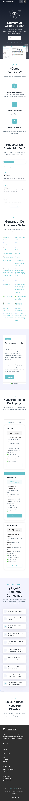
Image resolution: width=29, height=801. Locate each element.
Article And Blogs (18, 162)
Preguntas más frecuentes (9, 769)
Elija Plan (14, 465)
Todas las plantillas (8, 162)
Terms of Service (7, 776)
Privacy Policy (6, 774)
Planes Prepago (20, 418)
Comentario (5, 759)
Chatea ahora (10, 377)
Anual (19, 422)
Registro (5, 749)
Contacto (5, 761)
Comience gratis (14, 38)
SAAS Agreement (7, 778)
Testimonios (5, 772)
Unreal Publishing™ (12, 789)
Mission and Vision (7, 781)
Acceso (4, 747)
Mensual (12, 422)
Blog (4, 757)
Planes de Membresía (9, 418)
